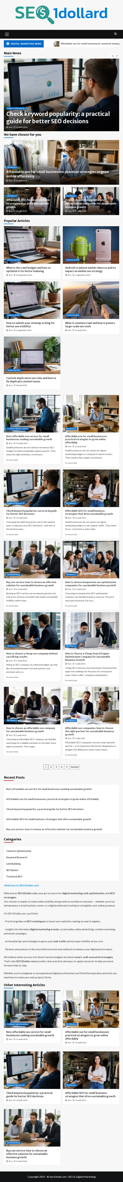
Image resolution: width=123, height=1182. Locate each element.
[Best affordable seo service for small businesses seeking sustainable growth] (32, 413)
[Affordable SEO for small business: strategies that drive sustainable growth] (91, 488)
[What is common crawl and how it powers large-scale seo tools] (91, 300)
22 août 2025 (80, 330)
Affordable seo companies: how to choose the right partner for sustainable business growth (89, 731)
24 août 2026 (22, 443)
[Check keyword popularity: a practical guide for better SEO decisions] (32, 488)
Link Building (13, 574)
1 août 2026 (80, 738)
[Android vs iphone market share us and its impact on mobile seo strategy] (91, 245)
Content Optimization (17, 429)
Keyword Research (16, 108)
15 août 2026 (80, 211)
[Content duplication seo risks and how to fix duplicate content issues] (32, 355)
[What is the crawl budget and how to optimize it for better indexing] (32, 245)
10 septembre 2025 (24, 275)
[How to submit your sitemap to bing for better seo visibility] (32, 300)
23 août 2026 (21, 181)
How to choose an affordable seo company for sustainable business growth (30, 730)
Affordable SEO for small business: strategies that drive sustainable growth (28, 203)
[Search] (116, 34)
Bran (10, 127)
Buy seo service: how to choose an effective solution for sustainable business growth (31, 584)
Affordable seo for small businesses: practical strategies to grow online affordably (57, 43)
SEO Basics (12, 167)
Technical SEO (13, 260)
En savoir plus (12, 460)
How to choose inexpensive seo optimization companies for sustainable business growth (90, 203)
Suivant (75, 766)
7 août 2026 (80, 664)
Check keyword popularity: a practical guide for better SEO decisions (31, 512)
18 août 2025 (21, 385)
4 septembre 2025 (82, 275)
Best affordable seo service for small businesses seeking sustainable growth (29, 438)
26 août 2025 (22, 127)
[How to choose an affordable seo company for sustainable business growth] (32, 705)
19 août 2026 (21, 211)
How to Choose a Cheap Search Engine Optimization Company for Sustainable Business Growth (87, 656)
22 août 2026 (22, 518)
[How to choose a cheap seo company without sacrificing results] (32, 631)
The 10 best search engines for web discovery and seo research (54, 117)
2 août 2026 (21, 735)
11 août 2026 (21, 661)
